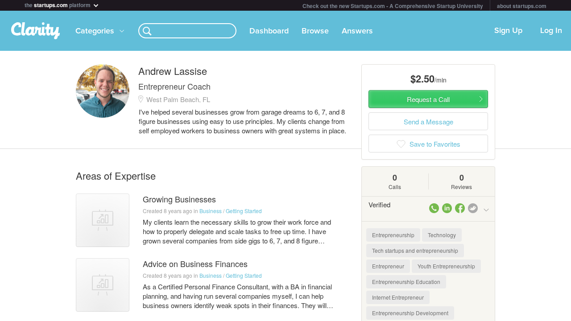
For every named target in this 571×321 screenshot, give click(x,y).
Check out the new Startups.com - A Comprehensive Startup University (392, 6)
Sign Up (508, 31)
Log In (551, 31)
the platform (58, 4)
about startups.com (521, 6)
